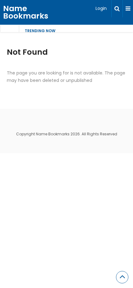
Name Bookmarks (25, 12)
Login (101, 8)
